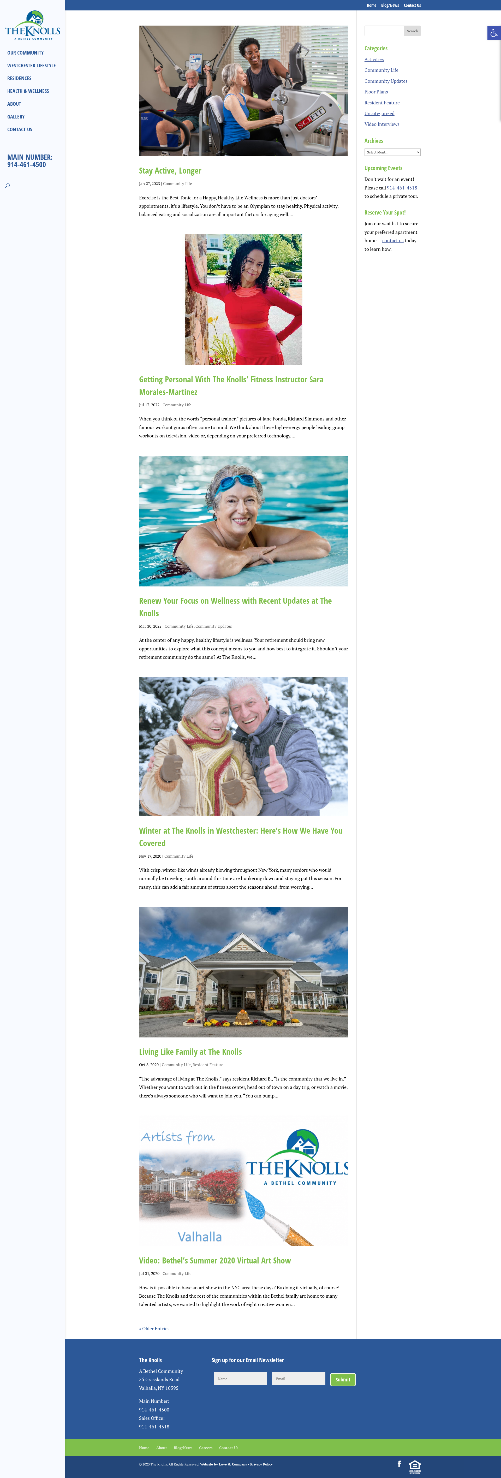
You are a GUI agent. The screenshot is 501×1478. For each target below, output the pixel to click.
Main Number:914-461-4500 (30, 160)
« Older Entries (154, 1328)
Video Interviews (382, 124)
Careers (205, 1447)
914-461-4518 (402, 188)
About (14, 103)
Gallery (16, 116)
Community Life (177, 183)
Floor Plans (376, 91)
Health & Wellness (28, 90)
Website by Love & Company (223, 1464)
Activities (374, 59)
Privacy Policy (261, 1464)
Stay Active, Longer (170, 170)
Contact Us (412, 5)
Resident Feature (208, 1064)
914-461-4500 (154, 1409)
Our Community (25, 52)
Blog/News (390, 5)
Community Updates (213, 626)
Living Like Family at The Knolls (190, 1051)
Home (371, 5)
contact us (393, 240)
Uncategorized (380, 113)
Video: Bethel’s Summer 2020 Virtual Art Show (215, 1260)
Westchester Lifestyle (31, 65)
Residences (19, 78)
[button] (494, 33)
